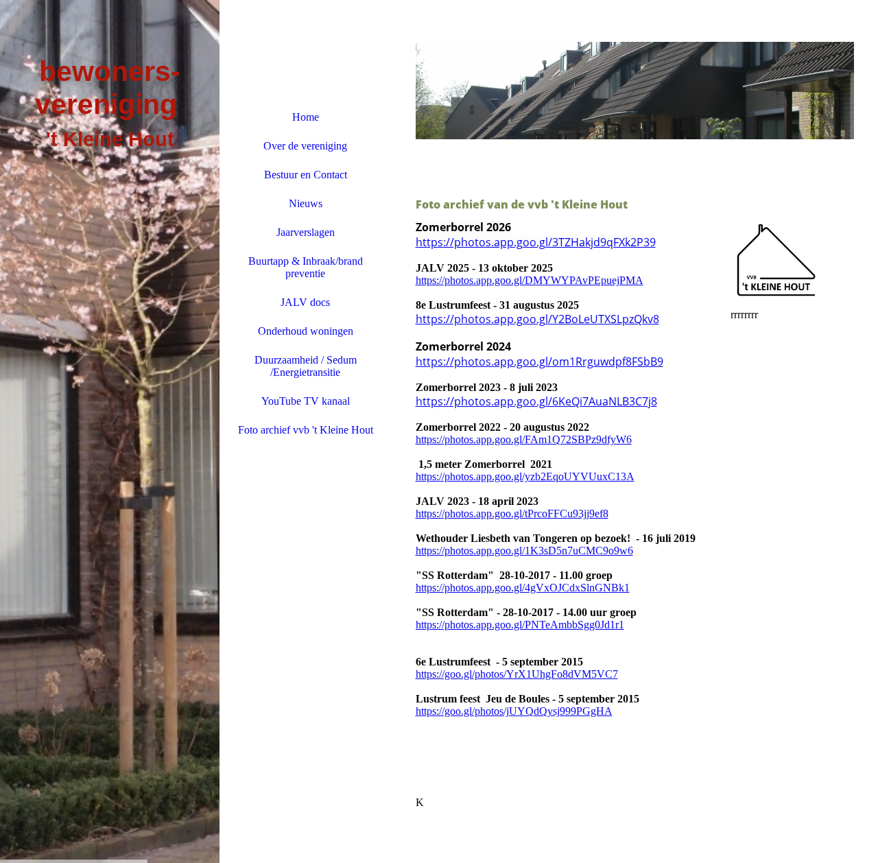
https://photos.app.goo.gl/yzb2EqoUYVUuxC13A (525, 476)
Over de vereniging (305, 146)
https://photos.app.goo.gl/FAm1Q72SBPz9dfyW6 (524, 439)
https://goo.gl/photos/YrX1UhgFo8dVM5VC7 (517, 674)
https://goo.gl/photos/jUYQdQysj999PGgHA (514, 711)
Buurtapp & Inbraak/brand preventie (305, 267)
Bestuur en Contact (305, 174)
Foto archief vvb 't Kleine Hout (305, 430)
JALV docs (305, 302)
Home (305, 117)
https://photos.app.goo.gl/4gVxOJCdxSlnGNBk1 (523, 587)
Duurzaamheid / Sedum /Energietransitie (305, 366)
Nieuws (305, 203)
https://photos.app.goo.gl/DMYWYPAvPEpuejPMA (529, 280)
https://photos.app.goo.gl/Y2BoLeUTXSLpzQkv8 (537, 319)
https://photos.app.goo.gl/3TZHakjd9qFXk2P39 (536, 242)
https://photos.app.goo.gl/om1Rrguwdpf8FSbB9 (539, 361)
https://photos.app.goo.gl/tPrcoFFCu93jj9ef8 (512, 513)
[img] (110, 431)
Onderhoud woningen (305, 331)
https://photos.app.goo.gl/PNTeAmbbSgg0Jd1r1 (520, 624)
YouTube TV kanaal (305, 401)
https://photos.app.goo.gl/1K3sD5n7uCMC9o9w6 (524, 550)
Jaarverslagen (305, 232)
